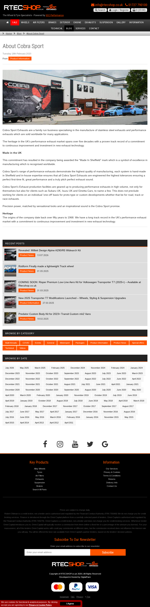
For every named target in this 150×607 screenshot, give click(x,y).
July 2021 (85, 384)
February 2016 (73, 417)
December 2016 (90, 412)
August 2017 (128, 406)
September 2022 (71, 379)
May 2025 (24, 368)
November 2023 (33, 373)
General (50, 343)
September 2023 (71, 373)
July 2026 (9, 368)
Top (88, 597)
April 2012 (54, 423)
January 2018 (31, 406)
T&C (73, 597)
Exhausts (90, 22)
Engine (77, 22)
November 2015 (111, 417)
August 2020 (90, 390)
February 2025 (58, 368)
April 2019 (9, 401)
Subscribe (108, 552)
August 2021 (69, 384)
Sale (14, 22)
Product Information (20, 58)
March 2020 (25, 395)
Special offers (138, 343)
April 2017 (54, 412)
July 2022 (106, 379)
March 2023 (137, 373)
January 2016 (92, 417)
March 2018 (139, 401)
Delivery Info (111, 482)
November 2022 (33, 379)
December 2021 (12, 384)
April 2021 (115, 384)
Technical (57, 28)
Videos (23, 348)
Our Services (112, 469)
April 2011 (69, 423)
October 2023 (52, 373)
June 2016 (24, 417)
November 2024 (98, 368)
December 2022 (12, 379)
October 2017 (89, 406)
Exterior (65, 22)
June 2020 (121, 390)
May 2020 (136, 390)
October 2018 (44, 401)
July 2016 (9, 417)
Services (80, 28)
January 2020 (62, 395)
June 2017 (24, 412)
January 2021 (132, 384)
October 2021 (52, 384)
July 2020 (106, 390)
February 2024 (117, 368)
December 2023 (12, 373)
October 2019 (101, 395)
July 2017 (9, 412)
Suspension (106, 22)
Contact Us (112, 486)
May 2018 (108, 401)
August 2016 (129, 412)
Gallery (121, 22)
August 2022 (90, 379)
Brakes (52, 22)
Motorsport (65, 343)
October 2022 (52, 379)
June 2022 (121, 379)
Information (136, 22)
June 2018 (93, 401)
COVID (26, 343)
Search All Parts (40, 489)
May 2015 (129, 417)
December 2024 (78, 368)
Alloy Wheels (39, 469)
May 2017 (39, 412)
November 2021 (33, 384)
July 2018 (78, 401)
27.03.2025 (72, 300)
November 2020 (33, 390)
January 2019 (26, 401)
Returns (111, 479)
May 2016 (39, 417)
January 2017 (71, 412)
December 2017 (50, 406)
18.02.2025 (54, 316)
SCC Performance (55, 15)
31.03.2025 (79, 286)
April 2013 (39, 423)
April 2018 (123, 401)
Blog (69, 28)
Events (38, 343)
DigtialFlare (86, 577)
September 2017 (109, 406)
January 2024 (136, 368)
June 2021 (100, 384)
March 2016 (55, 417)
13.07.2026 (49, 253)
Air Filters (39, 22)
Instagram (64, 597)
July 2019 (117, 395)
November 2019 (81, 395)
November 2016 (111, 412)
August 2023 (90, 373)
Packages (80, 343)
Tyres (39, 472)
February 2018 (11, 406)
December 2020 (12, 390)
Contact (94, 28)
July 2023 (106, 373)
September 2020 (71, 390)
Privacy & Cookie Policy (40, 605)
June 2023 (121, 373)
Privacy (79, 597)
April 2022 (136, 379)
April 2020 (9, 395)
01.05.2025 (46, 268)
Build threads (11, 343)
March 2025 (40, 368)
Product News (120, 343)
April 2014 (24, 423)
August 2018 (62, 401)
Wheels (25, 22)
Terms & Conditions (112, 476)
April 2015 (9, 423)
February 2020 (43, 395)
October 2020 (52, 390)
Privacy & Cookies (112, 472)
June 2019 (132, 395)
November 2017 (70, 406)
